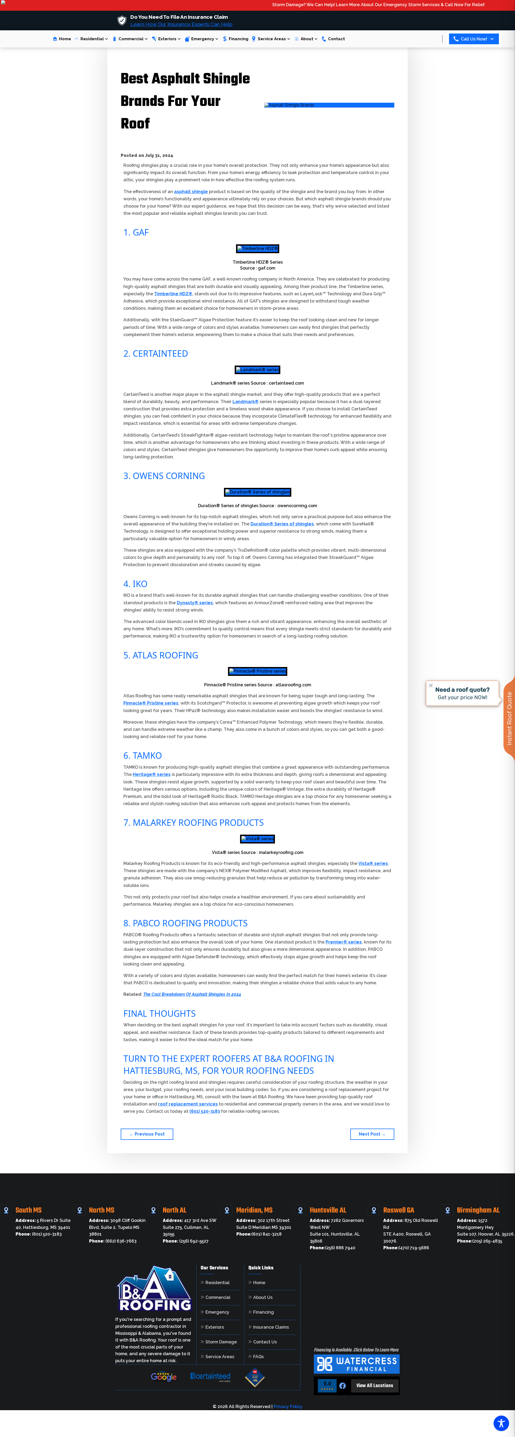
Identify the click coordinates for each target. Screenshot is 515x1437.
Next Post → (372, 1134)
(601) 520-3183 (204, 1111)
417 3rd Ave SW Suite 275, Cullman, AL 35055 (189, 1227)
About (307, 38)
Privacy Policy (288, 1406)
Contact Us (265, 1342)
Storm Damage (221, 1342)
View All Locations (374, 1386)
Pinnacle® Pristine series (150, 703)
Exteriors (167, 38)
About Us (263, 1297)
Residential (92, 38)
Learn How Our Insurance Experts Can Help (181, 24)
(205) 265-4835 (479, 1241)
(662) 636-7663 (113, 1241)
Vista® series (373, 863)
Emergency (202, 38)
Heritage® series (152, 774)
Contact (336, 38)
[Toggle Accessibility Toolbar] (501, 1423)
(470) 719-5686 (406, 1247)
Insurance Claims (271, 1327)
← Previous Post (147, 1134)
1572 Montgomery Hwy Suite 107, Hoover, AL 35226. (486, 1227)
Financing (238, 38)
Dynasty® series (195, 602)
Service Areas (272, 38)
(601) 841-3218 (259, 1234)
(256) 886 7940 (332, 1247)
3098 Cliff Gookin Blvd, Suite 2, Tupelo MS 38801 (117, 1227)
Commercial (131, 38)
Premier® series (344, 942)
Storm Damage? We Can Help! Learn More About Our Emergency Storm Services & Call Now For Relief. (341, 4)
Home (65, 38)
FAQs (258, 1356)
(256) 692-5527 (186, 1241)
